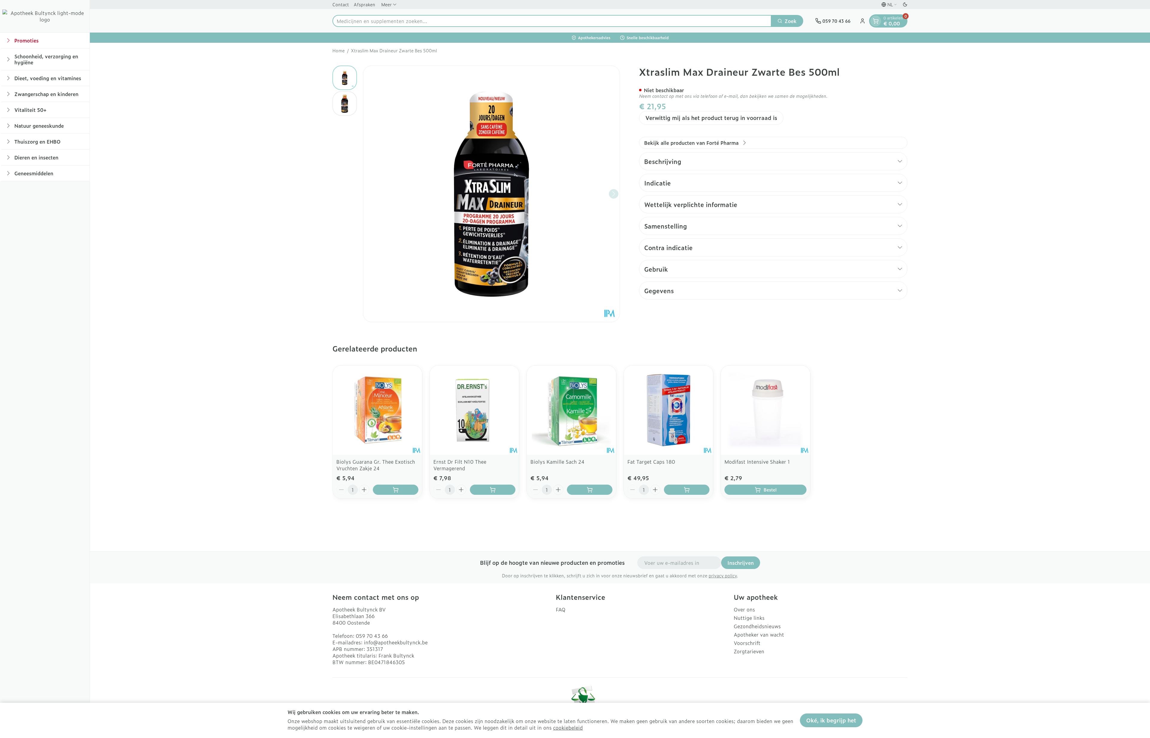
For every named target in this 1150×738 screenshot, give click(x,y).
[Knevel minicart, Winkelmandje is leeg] (875, 21)
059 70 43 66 (372, 635)
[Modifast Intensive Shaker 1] (765, 410)
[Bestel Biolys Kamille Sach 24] (589, 490)
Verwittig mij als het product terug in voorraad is (711, 118)
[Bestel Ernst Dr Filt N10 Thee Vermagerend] (492, 490)
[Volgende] (613, 194)
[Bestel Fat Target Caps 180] (686, 490)
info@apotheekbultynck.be (396, 642)
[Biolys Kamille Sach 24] (571, 410)
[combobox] (551, 21)
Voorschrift (747, 643)
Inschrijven (740, 562)
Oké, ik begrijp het (831, 720)
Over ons (744, 609)
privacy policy (723, 575)
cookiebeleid (568, 727)
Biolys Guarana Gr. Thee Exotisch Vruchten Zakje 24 (375, 465)
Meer (386, 4)
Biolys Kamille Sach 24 (557, 461)
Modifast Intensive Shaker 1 (757, 461)
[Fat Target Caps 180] (668, 410)
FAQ (560, 609)
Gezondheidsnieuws (757, 626)
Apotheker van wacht (759, 634)
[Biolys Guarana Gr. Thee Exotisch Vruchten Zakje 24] (377, 410)
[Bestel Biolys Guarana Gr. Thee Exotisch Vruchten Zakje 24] (395, 490)
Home (338, 51)
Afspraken (364, 4)
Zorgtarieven (749, 651)
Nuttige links (749, 617)
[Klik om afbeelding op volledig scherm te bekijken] (491, 194)
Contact (340, 4)
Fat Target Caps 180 (651, 461)
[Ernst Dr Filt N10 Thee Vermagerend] (474, 410)
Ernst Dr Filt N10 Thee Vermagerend (459, 465)
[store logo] (44, 16)
